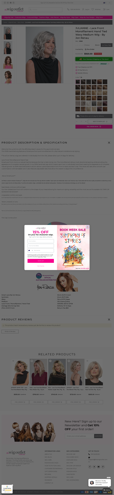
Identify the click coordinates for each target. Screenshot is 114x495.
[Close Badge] (12, 485)
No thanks (40, 266)
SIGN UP (41, 261)
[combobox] (30, 250)
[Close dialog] (87, 227)
